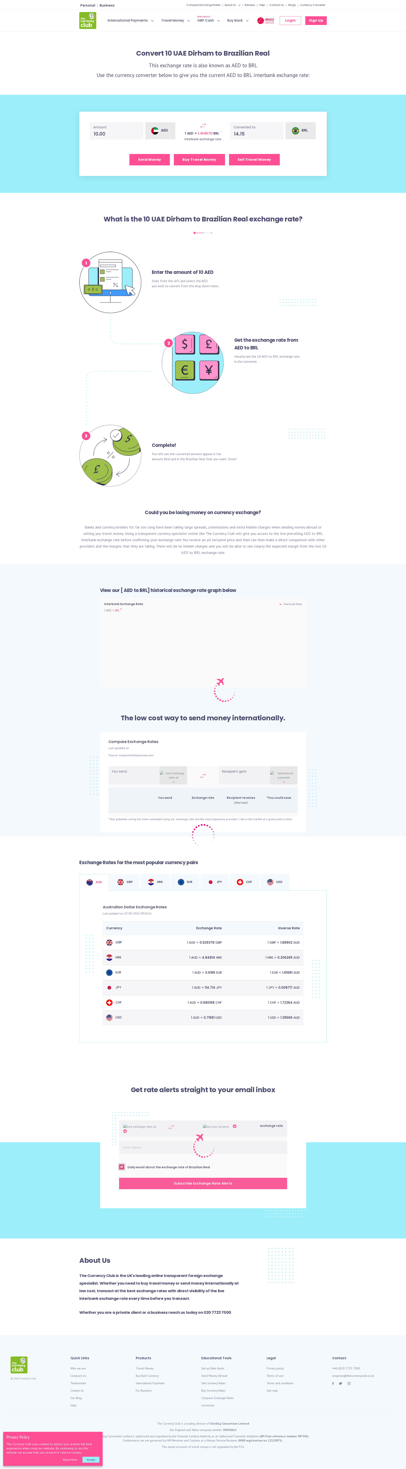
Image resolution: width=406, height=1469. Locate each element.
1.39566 (286, 1017)
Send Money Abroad (214, 1376)
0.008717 (285, 987)
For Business (144, 1390)
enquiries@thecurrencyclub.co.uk (353, 1376)
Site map (272, 1390)
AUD (98, 882)
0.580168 (207, 1002)
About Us (230, 5)
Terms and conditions (280, 1383)
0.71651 (209, 1017)
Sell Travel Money (254, 159)
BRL (252, 65)
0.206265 (284, 957)
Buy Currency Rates (213, 1390)
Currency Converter (312, 5)
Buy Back (235, 20)
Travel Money (172, 20)
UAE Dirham (171, 219)
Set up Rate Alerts (212, 1368)
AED (236, 65)
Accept (91, 1460)
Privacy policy (275, 1368)
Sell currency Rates (213, 1383)
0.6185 (210, 972)
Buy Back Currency (147, 1376)
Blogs (292, 5)
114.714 (210, 987)
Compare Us (78, 1376)
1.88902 (286, 942)
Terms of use (275, 1376)
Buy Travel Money (199, 159)
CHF (248, 882)
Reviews (250, 5)
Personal (87, 5)
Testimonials (78, 1383)
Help (262, 5)
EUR (189, 882)
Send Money (149, 159)
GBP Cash (205, 20)
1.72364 (286, 1002)
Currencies (208, 1405)
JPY (219, 882)
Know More (70, 1460)
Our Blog (76, 1398)
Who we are (78, 1368)
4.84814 (208, 957)
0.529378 (207, 942)
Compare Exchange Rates (204, 5)
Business (107, 5)
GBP (129, 882)
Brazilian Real (225, 219)
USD (279, 882)
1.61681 (287, 972)
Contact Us (276, 5)
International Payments (128, 20)
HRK (159, 882)
